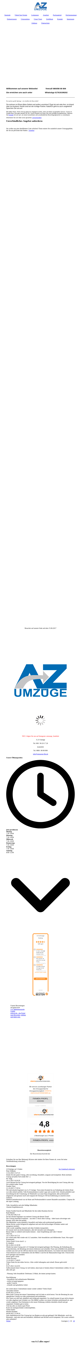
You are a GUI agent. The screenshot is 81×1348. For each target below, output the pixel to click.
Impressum (70, 19)
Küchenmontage (71, 15)
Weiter (8, 1321)
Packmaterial (57, 15)
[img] (40, 6)
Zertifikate (49, 19)
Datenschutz (45, 23)
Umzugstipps (25, 19)
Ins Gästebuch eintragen (67, 1169)
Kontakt (60, 19)
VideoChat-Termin (21, 15)
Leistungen (35, 15)
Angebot (46, 15)
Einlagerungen (12, 19)
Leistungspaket (36, 117)
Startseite (7, 15)
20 (74, 1321)
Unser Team (38, 19)
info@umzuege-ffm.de (40, 754)
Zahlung (34, 23)
